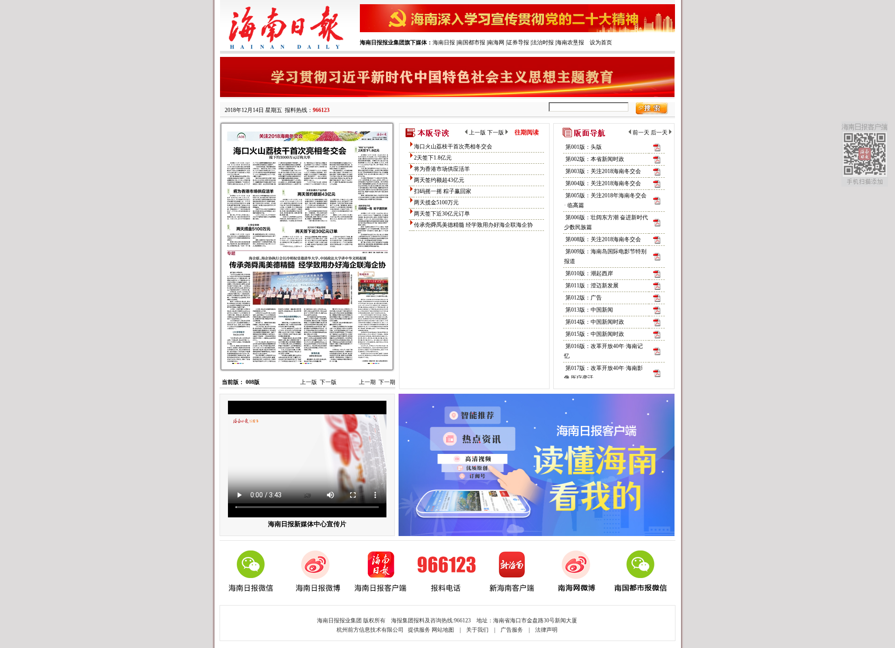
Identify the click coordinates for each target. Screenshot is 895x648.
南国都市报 (471, 42)
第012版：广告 (583, 297)
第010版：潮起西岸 (589, 273)
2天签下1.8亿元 (433, 157)
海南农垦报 (570, 42)
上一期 (367, 382)
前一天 (640, 132)
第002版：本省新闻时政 (594, 159)
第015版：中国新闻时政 (594, 334)
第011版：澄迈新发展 (592, 285)
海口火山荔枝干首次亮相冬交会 (453, 146)
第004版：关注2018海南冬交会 (603, 183)
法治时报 (542, 42)
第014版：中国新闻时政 (594, 322)
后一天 (660, 132)
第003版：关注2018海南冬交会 (603, 171)
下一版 (328, 382)
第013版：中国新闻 (589, 310)
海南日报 (444, 42)
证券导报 (518, 42)
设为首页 (601, 42)
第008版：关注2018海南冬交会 (603, 239)
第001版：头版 (583, 147)
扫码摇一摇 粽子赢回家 (442, 191)
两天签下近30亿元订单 (442, 213)
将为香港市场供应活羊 (442, 169)
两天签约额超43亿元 (439, 180)
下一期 (387, 382)
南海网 (496, 42)
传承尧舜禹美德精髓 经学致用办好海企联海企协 (473, 225)
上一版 (308, 382)
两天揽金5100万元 (436, 202)
